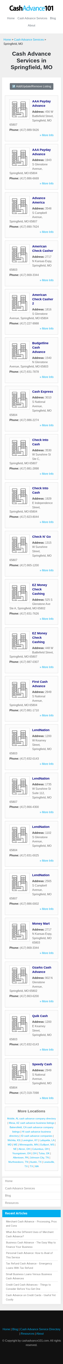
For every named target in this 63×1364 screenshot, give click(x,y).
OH (35, 1153)
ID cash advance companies (36, 1135)
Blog (53, 18)
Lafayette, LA (47, 1140)
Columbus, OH (40, 1149)
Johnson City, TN (39, 1157)
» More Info (47, 135)
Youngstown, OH (21, 1153)
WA (37, 1166)
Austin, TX (35, 1161)
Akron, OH (24, 1149)
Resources (12, 1202)
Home (11, 18)
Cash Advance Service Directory (40, 1329)
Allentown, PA (20, 1157)
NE (15, 1149)
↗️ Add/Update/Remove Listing (31, 86)
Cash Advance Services (32, 18)
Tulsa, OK (44, 1153)
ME (15, 1144)
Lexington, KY (30, 1140)
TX (31, 1166)
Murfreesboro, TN (18, 1161)
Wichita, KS (14, 1140)
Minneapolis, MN (28, 1144)
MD (10, 1144)
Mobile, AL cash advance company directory (31, 1118)
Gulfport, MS (47, 1144)
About (31, 25)
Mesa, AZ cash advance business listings (31, 1122)
